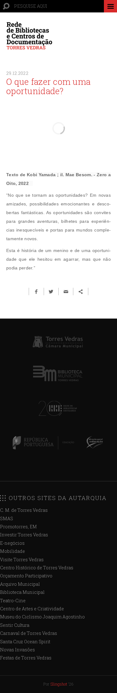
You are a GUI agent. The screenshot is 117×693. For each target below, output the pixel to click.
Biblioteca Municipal (22, 592)
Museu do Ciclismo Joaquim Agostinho (42, 617)
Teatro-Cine (13, 601)
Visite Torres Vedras (22, 559)
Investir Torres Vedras (24, 535)
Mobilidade (12, 551)
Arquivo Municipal (20, 584)
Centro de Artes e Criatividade (32, 609)
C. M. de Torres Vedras (24, 510)
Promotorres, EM (18, 527)
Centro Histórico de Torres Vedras (36, 568)
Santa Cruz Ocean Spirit (25, 642)
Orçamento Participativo (26, 576)
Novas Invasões (17, 650)
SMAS (6, 518)
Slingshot (58, 684)
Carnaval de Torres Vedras (28, 633)
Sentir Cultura (14, 625)
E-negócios (12, 543)
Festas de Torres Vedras (25, 658)
